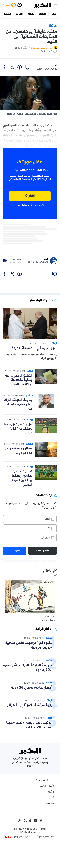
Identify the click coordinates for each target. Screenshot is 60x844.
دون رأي (45, 537)
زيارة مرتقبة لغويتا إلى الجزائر (29, 705)
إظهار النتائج (43, 550)
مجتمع (7, 14)
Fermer (55, 5)
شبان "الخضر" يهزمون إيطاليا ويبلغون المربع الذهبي (22, 478)
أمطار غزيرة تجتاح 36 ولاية (31, 687)
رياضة (31, 14)
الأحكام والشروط (46, 786)
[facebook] (20, 67)
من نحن (50, 803)
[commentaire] (27, 67)
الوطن (54, 14)
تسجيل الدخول (23, 205)
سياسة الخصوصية (45, 780)
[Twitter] (25, 820)
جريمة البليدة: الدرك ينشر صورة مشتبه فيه (18, 404)
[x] (12, 67)
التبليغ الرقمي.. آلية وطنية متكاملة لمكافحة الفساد (19, 380)
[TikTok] (30, 820)
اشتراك (30, 196)
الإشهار (51, 792)
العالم (19, 14)
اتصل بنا (50, 797)
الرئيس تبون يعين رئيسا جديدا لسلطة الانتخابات (29, 725)
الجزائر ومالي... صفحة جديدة (34, 348)
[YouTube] (36, 820)
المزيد (55, 575)
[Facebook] (41, 820)
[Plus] (5, 67)
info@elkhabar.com (30, 832)
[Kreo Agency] (9, 837)
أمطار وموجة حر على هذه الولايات (18, 450)
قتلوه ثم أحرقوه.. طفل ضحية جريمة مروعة (29, 645)
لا (49, 528)
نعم (47, 519)
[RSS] (20, 820)
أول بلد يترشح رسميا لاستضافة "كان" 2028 (18, 429)
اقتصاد (42, 14)
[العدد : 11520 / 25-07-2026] (30, 596)
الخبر (55, 65)
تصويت (16, 550)
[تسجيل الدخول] (20, 5)
